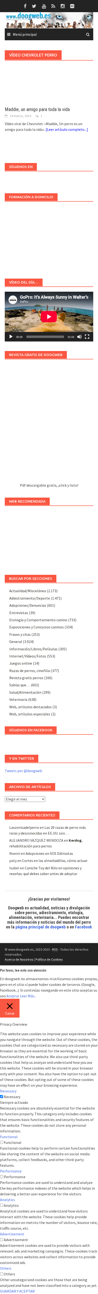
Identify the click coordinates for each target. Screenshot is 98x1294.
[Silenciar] (79, 336)
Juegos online (20, 663)
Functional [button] (9, 1136)
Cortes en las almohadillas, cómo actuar (55, 860)
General (15, 641)
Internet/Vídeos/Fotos (27, 656)
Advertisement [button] (12, 1234)
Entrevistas (18, 612)
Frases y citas (20, 634)
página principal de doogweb (40, 926)
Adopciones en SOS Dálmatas (49, 853)
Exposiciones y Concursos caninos (36, 627)
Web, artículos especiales (29, 714)
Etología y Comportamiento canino (38, 619)
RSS (55, 949)
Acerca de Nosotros (19, 959)
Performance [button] (11, 1171)
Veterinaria (18, 699)
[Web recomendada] (49, 538)
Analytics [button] (7, 1199)
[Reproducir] (11, 336)
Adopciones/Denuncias (27, 605)
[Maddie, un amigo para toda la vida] (49, 90)
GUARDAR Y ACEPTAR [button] (17, 1291)
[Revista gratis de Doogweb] (49, 423)
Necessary (12, 1096)
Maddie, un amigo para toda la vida (37, 109)
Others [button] (5, 1268)
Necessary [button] (8, 1091)
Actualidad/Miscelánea (27, 590)
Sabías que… (19, 685)
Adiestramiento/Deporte (29, 598)
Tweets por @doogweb (23, 770)
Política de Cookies (49, 959)
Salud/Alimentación (25, 692)
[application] (49, 316)
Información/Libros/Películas (33, 649)
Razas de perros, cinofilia (29, 670)
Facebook (83, 926)
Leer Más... (28, 995)
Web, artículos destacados (30, 706)
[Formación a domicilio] (49, 237)
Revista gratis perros (26, 677)
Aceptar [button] (12, 995)
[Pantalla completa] (87, 336)
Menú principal (25, 34)
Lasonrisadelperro (24, 827)
